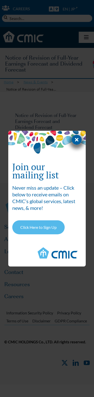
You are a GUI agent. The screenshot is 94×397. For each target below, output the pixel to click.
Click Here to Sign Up (38, 227)
